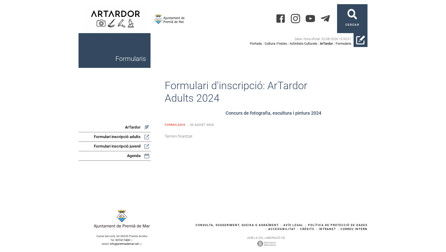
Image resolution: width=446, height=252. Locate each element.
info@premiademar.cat (124, 244)
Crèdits (307, 229)
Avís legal (293, 225)
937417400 (122, 240)
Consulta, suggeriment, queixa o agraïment (237, 225)
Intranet (327, 229)
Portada (256, 43)
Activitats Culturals (303, 43)
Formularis (343, 43)
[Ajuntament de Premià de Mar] (167, 19)
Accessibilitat (281, 229)
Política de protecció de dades (337, 225)
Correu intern (354, 229)
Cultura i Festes (276, 43)
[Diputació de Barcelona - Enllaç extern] (266, 243)
